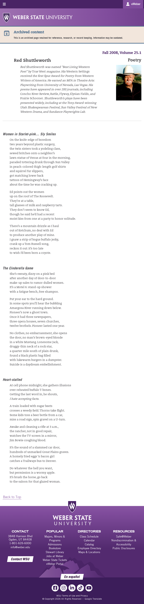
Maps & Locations (89, 552)
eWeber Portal (54, 563)
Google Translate (93, 598)
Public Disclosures (124, 548)
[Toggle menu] (4, 4)
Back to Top (12, 497)
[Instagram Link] (63, 587)
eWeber (135, 4)
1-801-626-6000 (20, 543)
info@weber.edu (20, 547)
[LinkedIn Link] (72, 587)
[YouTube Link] (88, 587)
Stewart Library (55, 552)
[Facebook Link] (55, 587)
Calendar (89, 540)
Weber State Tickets (55, 560)
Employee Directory (89, 548)
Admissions (55, 544)
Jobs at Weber (54, 556)
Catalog (89, 544)
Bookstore (55, 548)
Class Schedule (89, 536)
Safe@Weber (123, 536)
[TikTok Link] (80, 587)
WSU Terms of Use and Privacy (72, 595)
